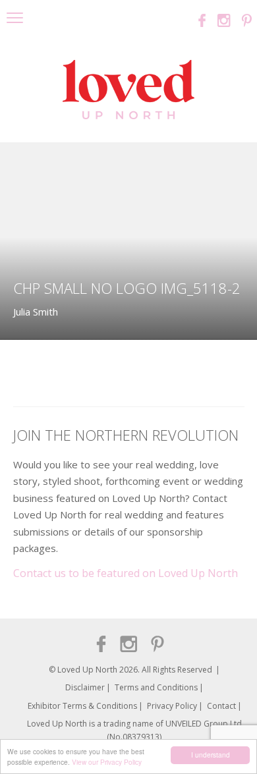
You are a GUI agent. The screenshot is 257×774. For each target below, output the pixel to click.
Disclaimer (85, 687)
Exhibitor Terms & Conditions (82, 705)
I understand (210, 755)
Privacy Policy (172, 705)
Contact (221, 705)
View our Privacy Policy (107, 762)
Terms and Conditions (156, 687)
